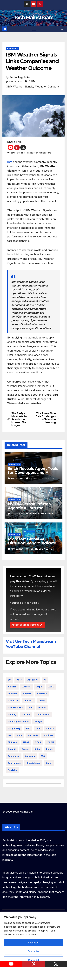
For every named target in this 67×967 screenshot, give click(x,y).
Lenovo (50, 728)
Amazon (12, 687)
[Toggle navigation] (34, 29)
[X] (23, 147)
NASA (26, 742)
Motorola (12, 742)
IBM (9, 162)
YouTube (12, 770)
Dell (30, 707)
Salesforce (13, 756)
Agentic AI (32, 680)
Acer (19, 680)
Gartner (26, 714)
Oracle (25, 749)
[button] (62, 29)
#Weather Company (47, 86)
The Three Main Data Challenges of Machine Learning (46, 418)
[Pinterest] (17, 147)
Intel (38, 728)
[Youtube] (10, 147)
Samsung (30, 756)
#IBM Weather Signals (19, 86)
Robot (37, 749)
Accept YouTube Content (25, 624)
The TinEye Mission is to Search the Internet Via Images (19, 419)
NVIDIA (50, 742)
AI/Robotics (12, 48)
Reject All (33, 960)
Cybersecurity (15, 707)
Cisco (42, 700)
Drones (42, 707)
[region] (33, 939)
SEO (43, 756)
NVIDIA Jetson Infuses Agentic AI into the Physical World (29, 507)
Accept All (33, 942)
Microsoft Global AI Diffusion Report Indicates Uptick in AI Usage (33, 543)
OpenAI (12, 749)
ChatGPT (28, 700)
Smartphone (14, 763)
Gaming (12, 714)
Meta (19, 735)
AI (45, 680)
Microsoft (33, 735)
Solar (49, 763)
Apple (39, 687)
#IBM (32, 81)
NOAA (38, 742)
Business (12, 693)
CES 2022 (13, 700)
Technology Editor (19, 77)
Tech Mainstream (33, 17)
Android (26, 687)
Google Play (14, 728)
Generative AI (43, 714)
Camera (27, 693)
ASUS (51, 687)
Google (38, 721)
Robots (49, 749)
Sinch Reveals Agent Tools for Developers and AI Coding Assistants (33, 472)
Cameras (42, 693)
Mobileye (48, 735)
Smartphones (33, 763)
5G (9, 680)
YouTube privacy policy (24, 602)
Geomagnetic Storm (18, 721)
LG (9, 735)
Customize (33, 951)
